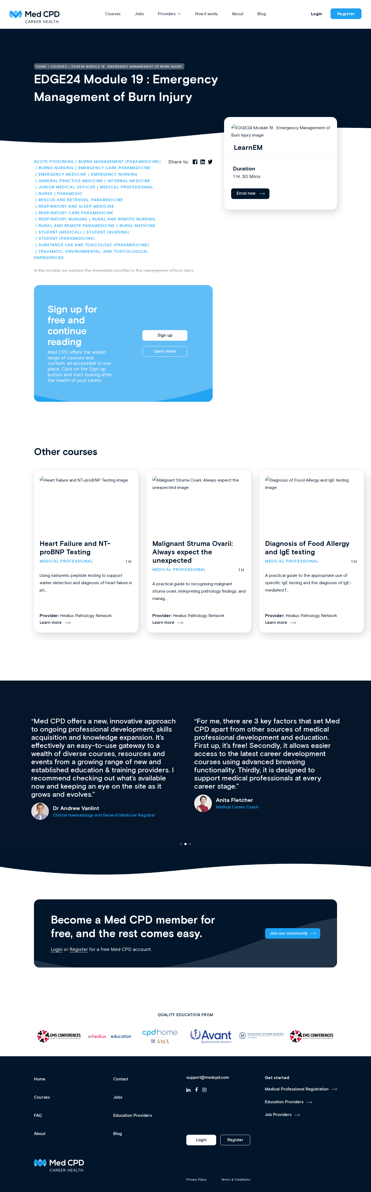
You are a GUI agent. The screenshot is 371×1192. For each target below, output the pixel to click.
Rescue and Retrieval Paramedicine (81, 200)
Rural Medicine (138, 225)
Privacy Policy (196, 1179)
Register (346, 13)
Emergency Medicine (62, 174)
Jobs (139, 13)
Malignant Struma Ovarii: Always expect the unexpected (192, 552)
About (237, 13)
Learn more (165, 351)
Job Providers (278, 1114)
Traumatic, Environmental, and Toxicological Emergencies (92, 255)
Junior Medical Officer (67, 187)
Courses (113, 13)
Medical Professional (126, 187)
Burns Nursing (56, 168)
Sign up (165, 335)
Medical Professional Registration (297, 1089)
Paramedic (70, 193)
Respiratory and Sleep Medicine (76, 206)
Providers (167, 13)
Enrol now (246, 193)
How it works (206, 13)
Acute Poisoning (54, 161)
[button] (181, 844)
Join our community (289, 933)
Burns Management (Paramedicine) (119, 161)
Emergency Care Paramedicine (114, 168)
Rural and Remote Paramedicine (77, 225)
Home (39, 1079)
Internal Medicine (129, 181)
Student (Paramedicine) (67, 238)
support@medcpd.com (207, 1077)
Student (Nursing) (108, 232)
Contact (120, 1079)
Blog (261, 13)
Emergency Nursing (114, 174)
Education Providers (132, 1115)
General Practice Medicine (71, 181)
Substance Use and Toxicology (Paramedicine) (94, 245)
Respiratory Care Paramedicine (76, 213)
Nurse (46, 193)
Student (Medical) (60, 232)
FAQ (38, 1115)
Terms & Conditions (235, 1179)
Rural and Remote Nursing (123, 219)
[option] (59, 1036)
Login (316, 13)
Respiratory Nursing (63, 219)
